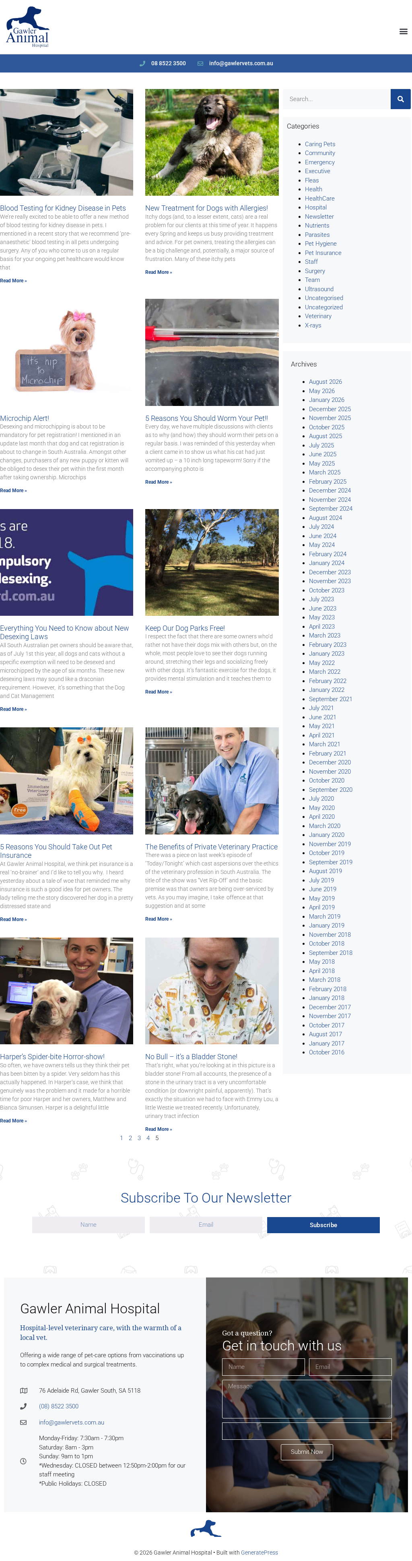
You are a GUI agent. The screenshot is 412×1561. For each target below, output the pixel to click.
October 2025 (326, 427)
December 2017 (330, 1007)
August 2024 (325, 518)
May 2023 (322, 617)
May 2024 (322, 545)
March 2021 (324, 744)
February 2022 (327, 681)
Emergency (320, 162)
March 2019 (324, 916)
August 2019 (325, 871)
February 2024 (327, 554)
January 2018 (326, 998)
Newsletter (319, 216)
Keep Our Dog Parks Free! (185, 628)
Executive (317, 171)
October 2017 (326, 1025)
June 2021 (322, 717)
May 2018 (322, 961)
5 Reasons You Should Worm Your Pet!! (206, 418)
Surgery (315, 271)
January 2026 (326, 400)
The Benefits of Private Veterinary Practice (211, 847)
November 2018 (330, 934)
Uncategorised (324, 298)
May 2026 (322, 391)
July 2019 (321, 880)
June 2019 (322, 889)
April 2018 (322, 971)
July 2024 (321, 526)
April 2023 (322, 626)
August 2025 (325, 436)
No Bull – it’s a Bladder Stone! (191, 1056)
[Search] (401, 99)
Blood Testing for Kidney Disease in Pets (63, 208)
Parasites (317, 234)
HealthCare (320, 198)
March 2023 (324, 635)
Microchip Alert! (24, 418)
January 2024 (326, 563)
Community (320, 153)
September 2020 (330, 789)
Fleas (312, 180)
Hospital (316, 207)
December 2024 (330, 490)
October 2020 (326, 780)
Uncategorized (324, 307)
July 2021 (321, 708)
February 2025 (327, 481)
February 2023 (327, 644)
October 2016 (326, 1052)
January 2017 (326, 1043)
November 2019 (330, 844)
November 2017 (330, 1016)
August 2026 (325, 381)
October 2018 (326, 943)
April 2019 (322, 907)
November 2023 (330, 581)
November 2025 (330, 418)
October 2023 (326, 590)
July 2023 (321, 599)
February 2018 (327, 989)
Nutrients (317, 225)
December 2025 (330, 409)
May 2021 (322, 726)
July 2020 (321, 798)
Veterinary (318, 316)
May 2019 (322, 898)
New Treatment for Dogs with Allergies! (206, 208)
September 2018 (330, 952)
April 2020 (322, 816)
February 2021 (327, 753)
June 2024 (322, 536)
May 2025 (322, 463)
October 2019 (326, 853)
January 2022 (326, 690)
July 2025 (321, 445)
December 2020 (330, 762)
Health (313, 189)
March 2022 (324, 671)
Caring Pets (320, 144)
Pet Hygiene (321, 243)
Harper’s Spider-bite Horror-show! (52, 1056)
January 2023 (326, 653)
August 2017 (325, 1034)
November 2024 (330, 499)
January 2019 (326, 925)
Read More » (13, 281)
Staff (311, 261)
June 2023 (322, 608)
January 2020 (326, 834)
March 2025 (324, 472)
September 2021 (330, 699)
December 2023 (330, 572)
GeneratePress (259, 1552)
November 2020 (330, 771)
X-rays (313, 325)
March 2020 (324, 826)
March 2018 (324, 979)
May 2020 (322, 808)
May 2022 (322, 663)
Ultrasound (319, 289)
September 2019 (330, 862)
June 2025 (322, 454)
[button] (403, 31)
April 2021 (322, 735)
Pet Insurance (323, 253)
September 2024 (330, 508)
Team (312, 280)
